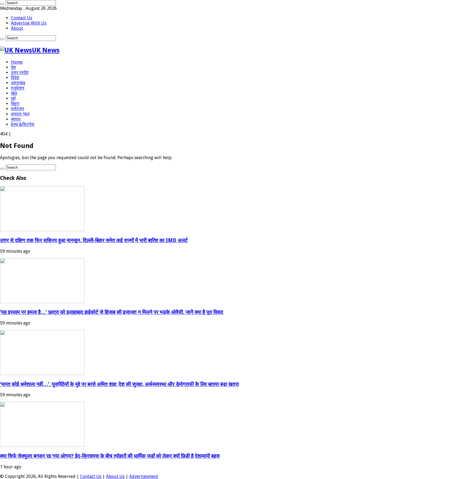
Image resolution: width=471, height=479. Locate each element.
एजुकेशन (17, 88)
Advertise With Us (28, 23)
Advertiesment (143, 476)
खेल (14, 93)
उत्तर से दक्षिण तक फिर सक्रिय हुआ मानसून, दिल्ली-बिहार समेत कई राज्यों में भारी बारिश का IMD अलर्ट (94, 240)
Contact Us (21, 17)
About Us (115, 476)
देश (13, 67)
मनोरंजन (17, 108)
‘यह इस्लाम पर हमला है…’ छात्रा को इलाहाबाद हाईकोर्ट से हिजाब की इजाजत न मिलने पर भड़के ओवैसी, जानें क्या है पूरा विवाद (111, 312)
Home (17, 62)
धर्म (13, 98)
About (17, 28)
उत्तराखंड (18, 82)
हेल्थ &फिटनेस (22, 124)
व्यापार (16, 119)
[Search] (2, 4)
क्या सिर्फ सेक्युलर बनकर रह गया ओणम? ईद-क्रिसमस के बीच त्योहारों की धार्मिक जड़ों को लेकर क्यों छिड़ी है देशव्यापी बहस (110, 456)
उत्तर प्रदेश (19, 72)
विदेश (15, 77)
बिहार (15, 103)
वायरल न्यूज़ (20, 114)
